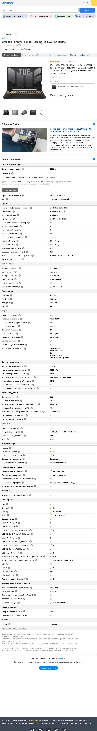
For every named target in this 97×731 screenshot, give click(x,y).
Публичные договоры (82, 720)
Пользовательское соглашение (62, 720)
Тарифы (38, 720)
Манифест (45, 720)
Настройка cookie (84, 723)
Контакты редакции (19, 720)
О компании (6, 720)
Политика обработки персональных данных (18, 723)
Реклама (31, 720)
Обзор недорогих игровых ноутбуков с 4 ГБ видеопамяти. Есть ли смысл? (71, 130)
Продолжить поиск (48, 668)
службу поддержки (13, 646)
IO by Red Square (64, 16)
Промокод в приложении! (15, 16)
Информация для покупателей (66, 723)
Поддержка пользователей (44, 723)
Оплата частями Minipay (41, 16)
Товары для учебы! (85, 16)
